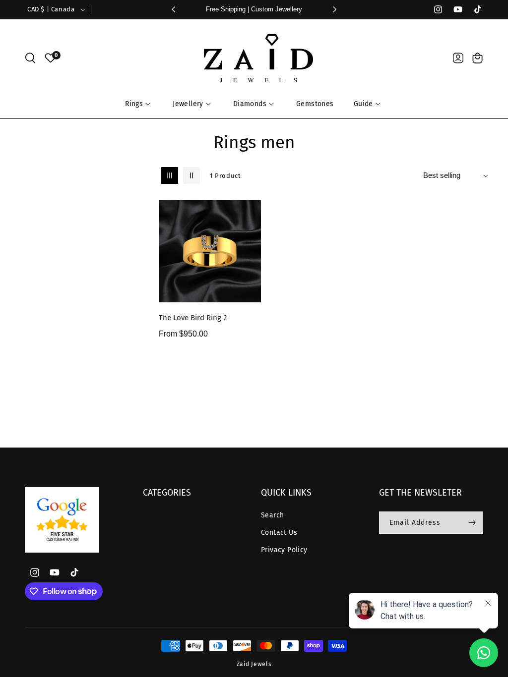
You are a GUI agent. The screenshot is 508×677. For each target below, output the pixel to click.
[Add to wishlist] (251, 214)
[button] (30, 58)
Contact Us (279, 532)
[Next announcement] (335, 9)
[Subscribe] (472, 522)
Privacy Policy (284, 550)
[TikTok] (473, 9)
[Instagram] (434, 9)
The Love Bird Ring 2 (193, 317)
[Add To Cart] (251, 257)
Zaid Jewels (254, 664)
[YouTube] (453, 9)
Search (272, 515)
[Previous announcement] (173, 9)
